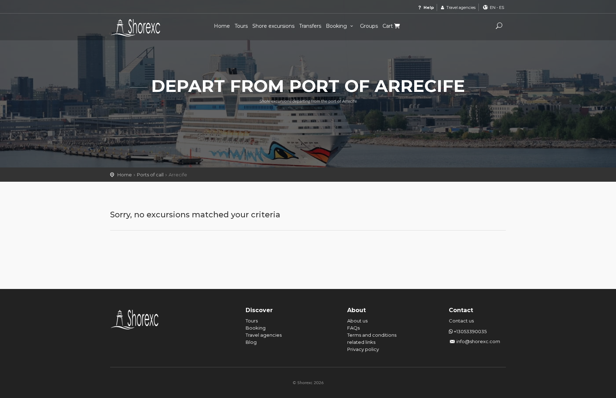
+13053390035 (470, 331)
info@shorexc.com (478, 341)
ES (501, 7)
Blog (251, 342)
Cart (388, 26)
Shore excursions (273, 26)
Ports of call (150, 174)
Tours (241, 26)
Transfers (310, 26)
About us (357, 321)
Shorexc (138, 28)
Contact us (461, 321)
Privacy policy (363, 349)
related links (361, 342)
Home (222, 26)
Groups (369, 26)
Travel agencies (460, 7)
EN (493, 7)
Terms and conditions (371, 335)
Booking (337, 26)
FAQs (353, 328)
